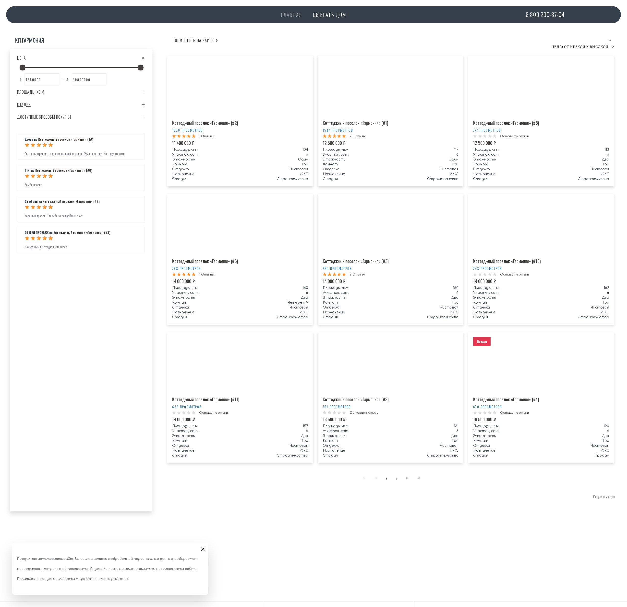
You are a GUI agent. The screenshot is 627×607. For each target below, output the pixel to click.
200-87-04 (545, 14)
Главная (291, 14)
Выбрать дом (329, 14)
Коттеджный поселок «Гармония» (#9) (356, 399)
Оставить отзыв (514, 136)
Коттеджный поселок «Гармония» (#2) (71, 201)
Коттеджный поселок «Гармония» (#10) (507, 261)
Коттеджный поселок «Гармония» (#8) (506, 123)
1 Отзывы (206, 136)
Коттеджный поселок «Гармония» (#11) (205, 399)
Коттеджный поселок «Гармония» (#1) (66, 139)
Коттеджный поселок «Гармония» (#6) (63, 170)
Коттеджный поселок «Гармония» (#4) (506, 399)
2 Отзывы (357, 136)
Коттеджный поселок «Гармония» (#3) (81, 232)
